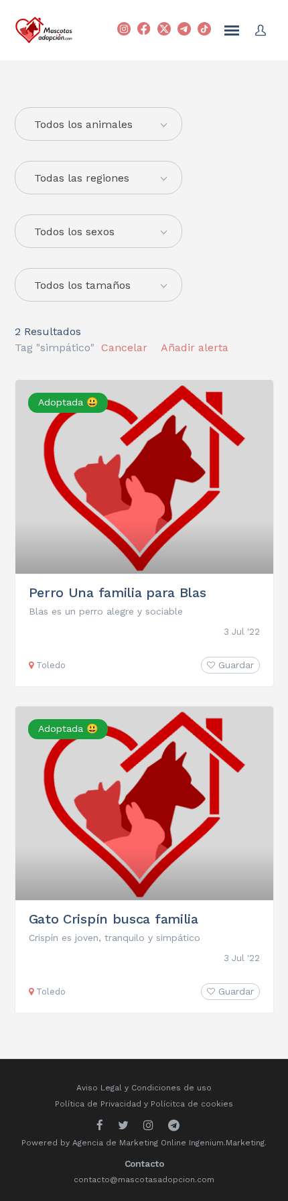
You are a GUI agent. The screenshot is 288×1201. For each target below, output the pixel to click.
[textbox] (98, 124)
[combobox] (98, 177)
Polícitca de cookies (192, 1104)
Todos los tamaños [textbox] (82, 285)
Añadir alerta (194, 347)
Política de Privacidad (98, 1104)
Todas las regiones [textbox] (81, 178)
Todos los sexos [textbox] (74, 231)
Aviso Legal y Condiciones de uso (144, 1087)
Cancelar (124, 347)
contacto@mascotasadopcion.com (144, 1179)
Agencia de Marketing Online (129, 1142)
